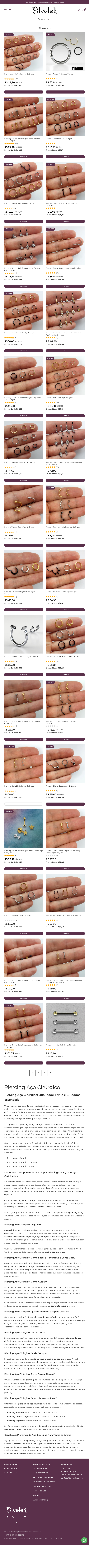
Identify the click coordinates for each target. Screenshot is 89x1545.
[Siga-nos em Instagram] (13, 1517)
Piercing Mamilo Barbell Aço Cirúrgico (61, 1045)
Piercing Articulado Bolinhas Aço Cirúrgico (63, 656)
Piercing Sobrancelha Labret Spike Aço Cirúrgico (61, 722)
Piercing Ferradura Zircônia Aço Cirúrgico (21, 656)
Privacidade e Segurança (44, 1482)
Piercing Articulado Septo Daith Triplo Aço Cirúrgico (21, 593)
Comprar (23, 92)
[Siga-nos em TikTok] (16, 1523)
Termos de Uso (39, 1491)
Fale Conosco (10, 1473)
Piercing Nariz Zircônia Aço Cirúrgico (19, 786)
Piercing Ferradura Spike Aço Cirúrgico (20, 333)
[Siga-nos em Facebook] (7, 1517)
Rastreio (36, 1495)
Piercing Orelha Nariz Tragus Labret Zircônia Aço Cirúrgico (22, 140)
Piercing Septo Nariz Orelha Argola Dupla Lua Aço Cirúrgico (22, 399)
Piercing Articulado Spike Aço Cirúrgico (61, 592)
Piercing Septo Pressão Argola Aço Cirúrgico (63, 915)
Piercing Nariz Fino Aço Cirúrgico (59, 398)
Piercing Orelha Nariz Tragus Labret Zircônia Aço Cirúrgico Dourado (64, 334)
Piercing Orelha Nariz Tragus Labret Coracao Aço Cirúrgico (22, 981)
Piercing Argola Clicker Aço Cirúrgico (19, 74)
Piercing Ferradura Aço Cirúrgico (59, 139)
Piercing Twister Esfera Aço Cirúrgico (19, 527)
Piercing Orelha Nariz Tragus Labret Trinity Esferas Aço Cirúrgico (63, 852)
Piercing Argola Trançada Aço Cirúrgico (20, 203)
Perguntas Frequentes (43, 1477)
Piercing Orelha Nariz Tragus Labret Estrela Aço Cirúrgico (23, 852)
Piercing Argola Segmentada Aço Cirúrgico (63, 268)
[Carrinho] (83, 10)
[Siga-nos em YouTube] (25, 1517)
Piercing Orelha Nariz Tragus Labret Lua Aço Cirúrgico (22, 722)
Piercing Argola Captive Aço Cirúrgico (19, 462)
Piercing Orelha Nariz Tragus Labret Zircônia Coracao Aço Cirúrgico (64, 981)
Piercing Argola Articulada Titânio (59, 74)
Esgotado (24, 804)
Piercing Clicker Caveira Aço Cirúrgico (61, 786)
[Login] (79, 10)
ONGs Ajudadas (40, 1468)
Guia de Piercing (40, 1500)
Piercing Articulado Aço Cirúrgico (17, 915)
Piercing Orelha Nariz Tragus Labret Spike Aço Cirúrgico (23, 1046)
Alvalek (14, 1532)
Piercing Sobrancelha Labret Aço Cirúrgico (63, 527)
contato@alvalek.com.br (72, 1478)
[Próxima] (57, 1073)
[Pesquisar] (10, 10)
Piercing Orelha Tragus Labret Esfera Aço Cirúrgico (62, 204)
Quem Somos (10, 1468)
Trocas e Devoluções (42, 1486)
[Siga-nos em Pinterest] (19, 1517)
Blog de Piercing (40, 1473)
